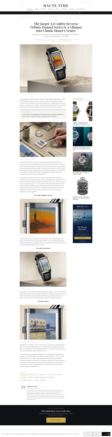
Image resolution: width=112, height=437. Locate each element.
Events (57, 9)
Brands (37, 9)
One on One (64, 9)
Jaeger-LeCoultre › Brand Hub (28, 374)
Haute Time (22, 16)
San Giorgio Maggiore (26, 380)
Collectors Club (80, 9)
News (27, 16)
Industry (50, 9)
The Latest (30, 9)
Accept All (106, 434)
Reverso (31, 377)
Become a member (56, 420)
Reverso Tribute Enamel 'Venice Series (44, 377)
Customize (88, 434)
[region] (56, 433)
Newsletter (84, 2)
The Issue (71, 9)
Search (90, 2)
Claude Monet (40, 374)
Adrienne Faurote (39, 39)
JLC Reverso (23, 377)
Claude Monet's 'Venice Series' (54, 374)
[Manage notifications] (109, 434)
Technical (43, 9)
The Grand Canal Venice (40, 380)
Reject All (97, 434)
